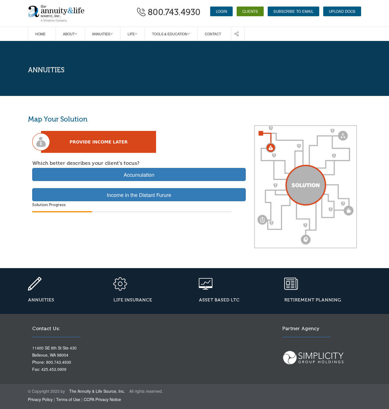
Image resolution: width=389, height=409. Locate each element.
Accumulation (139, 174)
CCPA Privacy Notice (102, 399)
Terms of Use (68, 399)
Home (40, 33)
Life (131, 33)
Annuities (101, 33)
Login (221, 11)
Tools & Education (169, 33)
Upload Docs (342, 11)
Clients (250, 11)
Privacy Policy (40, 399)
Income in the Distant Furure (139, 194)
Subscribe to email (293, 11)
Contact (213, 33)
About (69, 33)
